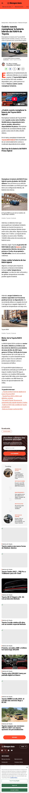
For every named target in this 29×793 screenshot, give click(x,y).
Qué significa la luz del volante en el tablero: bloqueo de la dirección (20, 496)
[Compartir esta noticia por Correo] (18, 69)
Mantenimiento (19, 6)
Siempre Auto (5, 22)
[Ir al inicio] (8, 746)
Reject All (14, 785)
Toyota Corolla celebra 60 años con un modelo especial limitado (14, 623)
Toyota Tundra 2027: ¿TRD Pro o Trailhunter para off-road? (14, 572)
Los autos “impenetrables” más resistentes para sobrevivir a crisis (19, 475)
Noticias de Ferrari (18, 515)
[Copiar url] (23, 69)
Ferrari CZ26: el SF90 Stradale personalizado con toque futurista (20, 521)
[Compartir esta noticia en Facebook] (10, 69)
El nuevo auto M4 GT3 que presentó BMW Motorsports (20, 484)
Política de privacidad (8, 458)
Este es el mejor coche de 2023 (12, 409)
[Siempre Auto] (14, 3)
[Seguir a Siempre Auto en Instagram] (8, 750)
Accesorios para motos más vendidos (19, 507)
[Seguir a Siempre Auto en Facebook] (2, 750)
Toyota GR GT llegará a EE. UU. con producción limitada (13, 598)
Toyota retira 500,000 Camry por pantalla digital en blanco (14, 674)
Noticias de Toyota (22, 22)
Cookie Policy (13, 777)
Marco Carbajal (13, 63)
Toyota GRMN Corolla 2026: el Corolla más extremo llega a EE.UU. (13, 700)
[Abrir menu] (2, 3)
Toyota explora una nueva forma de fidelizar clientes (14, 547)
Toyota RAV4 (6, 431)
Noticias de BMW (20, 481)
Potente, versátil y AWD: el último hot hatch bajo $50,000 (14, 649)
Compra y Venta (19, 762)
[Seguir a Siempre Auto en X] (5, 750)
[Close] (27, 767)
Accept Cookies (14, 790)
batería (18, 247)
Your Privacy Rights (14, 780)
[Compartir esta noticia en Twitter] (14, 69)
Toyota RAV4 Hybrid (8, 140)
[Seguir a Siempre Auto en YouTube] (11, 750)
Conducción (5, 762)
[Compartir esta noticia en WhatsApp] (6, 69)
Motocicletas (19, 503)
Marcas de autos (6, 6)
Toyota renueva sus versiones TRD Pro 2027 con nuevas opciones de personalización (13, 727)
